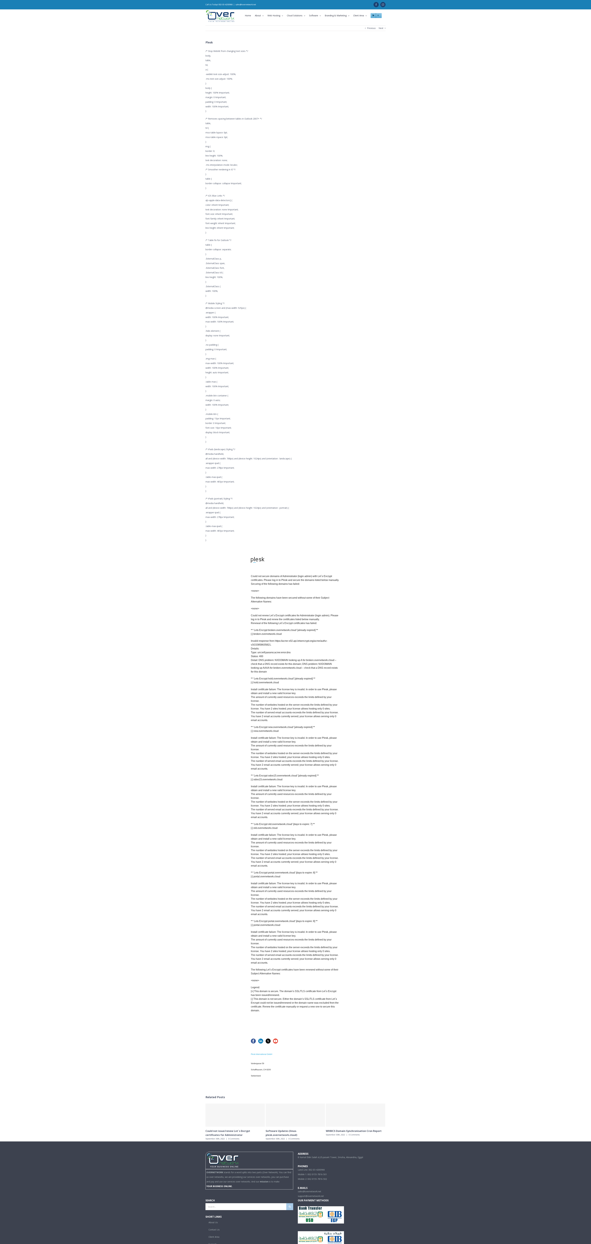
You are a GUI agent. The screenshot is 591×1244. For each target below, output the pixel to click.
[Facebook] (253, 1040)
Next (381, 28)
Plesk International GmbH (261, 1054)
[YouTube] (275, 1040)
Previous (371, 28)
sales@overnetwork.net (245, 4)
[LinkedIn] (260, 1040)
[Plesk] (257, 559)
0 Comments (233, 1134)
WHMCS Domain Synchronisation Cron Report (233, 1131)
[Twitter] (268, 1040)
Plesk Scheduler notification (283, 1131)
